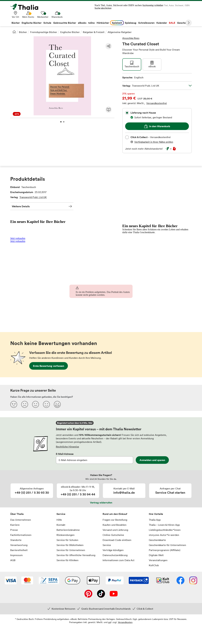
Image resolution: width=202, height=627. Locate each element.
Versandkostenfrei (156, 103)
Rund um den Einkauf (115, 514)
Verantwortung (18, 545)
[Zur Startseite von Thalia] (26, 7)
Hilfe (59, 519)
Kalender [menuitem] (161, 22)
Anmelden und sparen (152, 460)
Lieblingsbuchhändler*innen (165, 529)
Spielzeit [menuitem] (117, 22)
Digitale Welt (156, 555)
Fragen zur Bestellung (115, 519)
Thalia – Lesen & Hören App (164, 524)
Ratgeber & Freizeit (93, 32)
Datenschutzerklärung (115, 555)
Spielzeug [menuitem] (130, 22)
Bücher (23, 32)
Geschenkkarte (157, 540)
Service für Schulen (67, 540)
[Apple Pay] (93, 580)
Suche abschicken (103, 8)
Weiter (188, 23)
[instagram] (193, 580)
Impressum (16, 555)
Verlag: (140, 85)
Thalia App (155, 519)
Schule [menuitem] (47, 22)
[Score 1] (13, 404)
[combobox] (127, 113)
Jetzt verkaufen (17, 238)
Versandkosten (125, 622)
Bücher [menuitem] (16, 22)
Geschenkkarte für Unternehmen (167, 545)
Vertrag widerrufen (101, 502)
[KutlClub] (163, 580)
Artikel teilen (108, 46)
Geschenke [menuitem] (183, 22)
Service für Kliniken (67, 560)
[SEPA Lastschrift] (49, 580)
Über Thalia (17, 514)
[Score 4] (46, 404)
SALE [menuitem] (172, 22)
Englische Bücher (70, 32)
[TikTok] (101, 594)
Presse (14, 529)
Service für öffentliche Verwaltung (75, 555)
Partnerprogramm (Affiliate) (164, 550)
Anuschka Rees (130, 38)
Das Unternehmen (20, 519)
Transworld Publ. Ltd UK (33, 197)
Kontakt (60, 524)
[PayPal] (115, 580)
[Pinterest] (88, 594)
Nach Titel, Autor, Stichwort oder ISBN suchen (118, 5)
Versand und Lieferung (115, 529)
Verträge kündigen (113, 550)
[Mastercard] (27, 580)
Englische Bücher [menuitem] (32, 22)
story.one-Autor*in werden (164, 534)
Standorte (15, 540)
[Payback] (138, 580)
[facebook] (180, 580)
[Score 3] (35, 404)
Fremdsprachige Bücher (43, 32)
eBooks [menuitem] (82, 22)
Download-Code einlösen (117, 540)
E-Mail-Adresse (65, 454)
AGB (12, 560)
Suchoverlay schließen (152, 5)
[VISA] (11, 580)
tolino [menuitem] (91, 22)
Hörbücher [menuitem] (103, 22)
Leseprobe (108, 109)
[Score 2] (24, 404)
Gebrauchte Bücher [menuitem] (64, 22)
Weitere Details (21, 206)
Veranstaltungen (158, 560)
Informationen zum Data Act (118, 560)
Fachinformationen (20, 534)
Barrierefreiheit (19, 550)
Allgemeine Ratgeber (120, 32)
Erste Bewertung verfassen (48, 366)
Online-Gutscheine (113, 534)
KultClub (154, 565)
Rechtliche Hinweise (67, 446)
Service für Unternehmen (70, 550)
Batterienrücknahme (68, 529)
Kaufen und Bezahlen (114, 524)
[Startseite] (14, 31)
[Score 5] (57, 404)
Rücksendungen (65, 534)
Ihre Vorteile (156, 514)
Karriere (15, 524)
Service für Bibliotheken (69, 545)
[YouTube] (114, 594)
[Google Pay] (72, 580)
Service (60, 514)
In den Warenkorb (159, 126)
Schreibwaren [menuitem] (146, 22)
